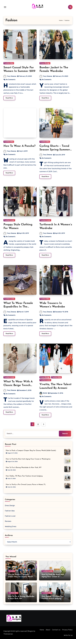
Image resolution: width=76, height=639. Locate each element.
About (48, 630)
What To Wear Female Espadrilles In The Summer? (18, 307)
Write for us (68, 635)
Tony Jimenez (11, 76)
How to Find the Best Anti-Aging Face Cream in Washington (28, 459)
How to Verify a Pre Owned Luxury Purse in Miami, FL (26, 484)
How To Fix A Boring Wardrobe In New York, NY (23, 467)
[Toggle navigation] (5, 7)
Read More (9, 98)
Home (42, 630)
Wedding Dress (10, 526)
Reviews (8, 521)
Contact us (56, 630)
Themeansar (8, 634)
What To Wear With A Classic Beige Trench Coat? (18, 385)
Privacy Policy (67, 630)
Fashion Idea (8, 63)
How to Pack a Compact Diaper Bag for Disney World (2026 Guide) (31, 450)
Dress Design (45, 63)
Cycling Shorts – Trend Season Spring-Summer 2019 (54, 150)
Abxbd (45, 393)
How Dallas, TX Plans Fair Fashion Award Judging (24, 476)
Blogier (30, 631)
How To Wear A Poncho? (19, 146)
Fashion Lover (9, 220)
